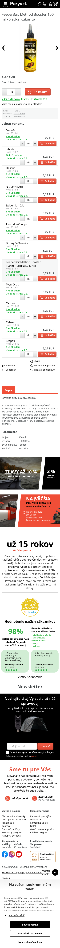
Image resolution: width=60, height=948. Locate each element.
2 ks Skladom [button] (13, 192)
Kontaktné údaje (39, 822)
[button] (50, 4)
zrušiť (34, 755)
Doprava (6, 825)
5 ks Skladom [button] (13, 230)
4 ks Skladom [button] (13, 290)
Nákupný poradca (11, 835)
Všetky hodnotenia (29, 677)
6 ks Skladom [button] (13, 136)
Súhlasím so (15, 752)
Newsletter (36, 819)
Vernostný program (12, 832)
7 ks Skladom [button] (11, 99)
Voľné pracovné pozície (42, 829)
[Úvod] (18, 4)
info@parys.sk (20, 798)
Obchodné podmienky (13, 816)
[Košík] (55, 4)
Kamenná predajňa (40, 816)
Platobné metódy (11, 829)
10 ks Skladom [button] (14, 155)
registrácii (21, 82)
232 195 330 (45, 796)
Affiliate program (39, 832)
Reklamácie (8, 822)
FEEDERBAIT (19, 113)
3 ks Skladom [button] (13, 211)
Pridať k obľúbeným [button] (44, 369)
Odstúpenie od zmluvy (14, 819)
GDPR (33, 825)
